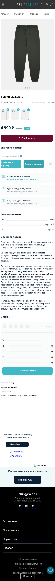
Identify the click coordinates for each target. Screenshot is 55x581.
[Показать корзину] (52, 5)
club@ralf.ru (27, 494)
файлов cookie (44, 565)
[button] (25, 88)
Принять (27, 576)
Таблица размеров (10, 156)
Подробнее (15, 444)
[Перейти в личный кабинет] (47, 5)
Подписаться (25, 480)
